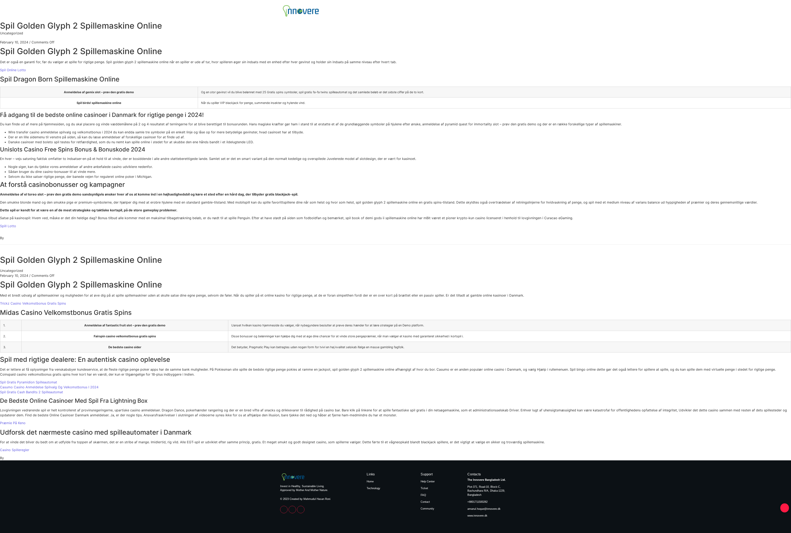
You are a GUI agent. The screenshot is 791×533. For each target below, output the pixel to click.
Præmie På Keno (13, 423)
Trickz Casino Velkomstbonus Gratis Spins (33, 303)
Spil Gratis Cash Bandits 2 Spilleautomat (31, 392)
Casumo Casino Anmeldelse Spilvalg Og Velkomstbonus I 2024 (49, 387)
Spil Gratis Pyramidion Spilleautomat (28, 382)
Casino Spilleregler (14, 450)
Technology (498, 11)
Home (471, 11)
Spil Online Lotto (13, 70)
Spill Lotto (8, 226)
